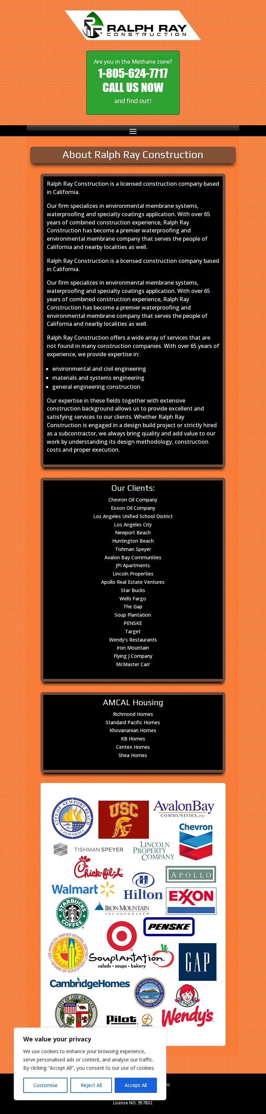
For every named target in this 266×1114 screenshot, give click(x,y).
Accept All (136, 1085)
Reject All (91, 1085)
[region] (90, 1064)
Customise (45, 1085)
